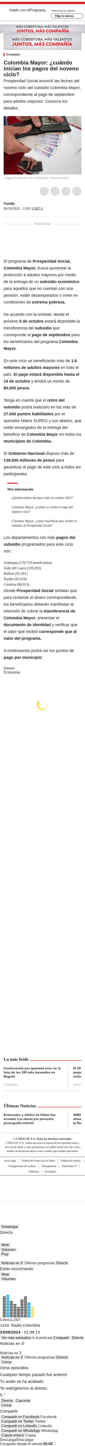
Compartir (61, 1338)
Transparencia (48, 1166)
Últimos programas (39, 1263)
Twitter (55, 191)
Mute (5, 1245)
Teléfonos (34, 1171)
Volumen (8, 1250)
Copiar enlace (12, 1435)
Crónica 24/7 (10, 1320)
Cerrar (6, 1362)
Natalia (9, 203)
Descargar (8, 1440)
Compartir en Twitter (17, 1421)
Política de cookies (71, 1160)
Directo (62, 1263)
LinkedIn (65, 191)
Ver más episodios (16, 1338)
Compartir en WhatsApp (20, 1431)
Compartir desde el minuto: (26, 1444)
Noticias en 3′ (12, 1263)
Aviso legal (10, 1160)
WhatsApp (76, 191)
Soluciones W (69, 1166)
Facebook (44, 191)
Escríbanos (50, 1171)
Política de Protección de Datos (38, 1160)
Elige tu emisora (64, 15)
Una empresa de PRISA (42, 1185)
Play (5, 1254)
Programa (38, 10)
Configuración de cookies (22, 1166)
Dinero (9, 668)
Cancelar (23, 1401)
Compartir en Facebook (20, 1417)
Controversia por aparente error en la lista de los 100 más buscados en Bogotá (32, 1072)
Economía (13, 54)
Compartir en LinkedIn (19, 1426)
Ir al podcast (42, 1338)
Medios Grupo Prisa (43, 1196)
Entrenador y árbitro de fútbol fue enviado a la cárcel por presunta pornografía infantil (30, 1119)
